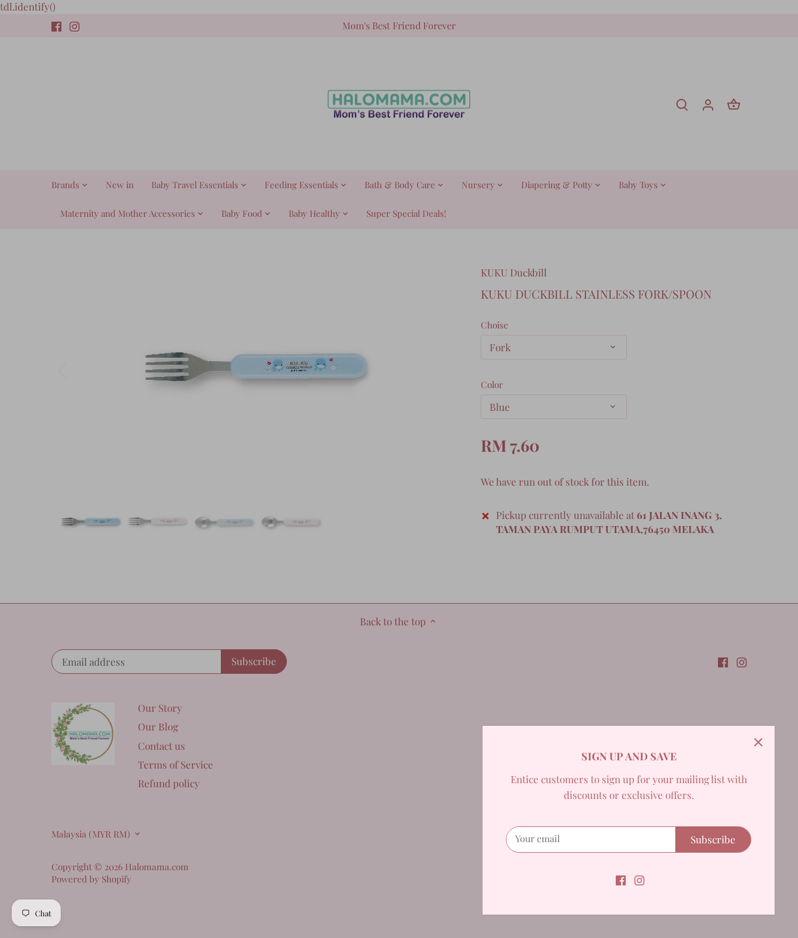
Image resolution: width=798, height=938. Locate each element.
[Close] (758, 742)
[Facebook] (621, 880)
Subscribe (713, 839)
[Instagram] (639, 880)
